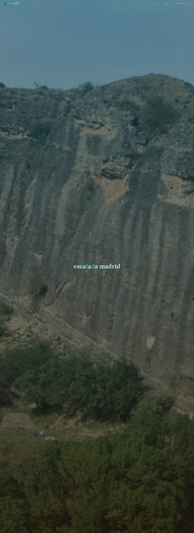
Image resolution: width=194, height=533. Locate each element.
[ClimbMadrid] (5, 3)
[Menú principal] (189, 3)
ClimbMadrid (13, 3)
